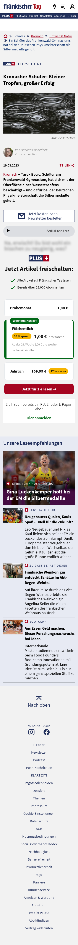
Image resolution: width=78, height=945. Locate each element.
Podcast (39, 760)
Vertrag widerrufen (39, 928)
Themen (39, 798)
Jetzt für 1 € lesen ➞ (39, 389)
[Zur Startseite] (5, 36)
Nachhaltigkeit (39, 851)
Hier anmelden (39, 417)
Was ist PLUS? (39, 913)
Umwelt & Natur (60, 36)
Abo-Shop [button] (59, 15)
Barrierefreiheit (39, 859)
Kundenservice (39, 890)
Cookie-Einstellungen (39, 813)
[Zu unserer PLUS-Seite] (9, 63)
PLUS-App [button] (21, 15)
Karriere (39, 882)
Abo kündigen (39, 920)
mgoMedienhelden (39, 783)
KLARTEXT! (39, 775)
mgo (39, 874)
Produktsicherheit (39, 867)
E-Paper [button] (72, 15)
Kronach (37, 36)
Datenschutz (39, 821)
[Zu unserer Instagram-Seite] (31, 732)
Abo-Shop (39, 905)
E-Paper (39, 744)
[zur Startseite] (22, 6)
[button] (7, 16)
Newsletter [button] (46, 15)
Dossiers (39, 790)
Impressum (39, 806)
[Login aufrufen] (72, 6)
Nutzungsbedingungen (39, 836)
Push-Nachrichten (39, 767)
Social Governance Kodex (39, 844)
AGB (39, 828)
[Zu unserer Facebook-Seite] (46, 732)
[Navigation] (54, 6)
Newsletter (39, 752)
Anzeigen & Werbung (39, 897)
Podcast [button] (33, 15)
